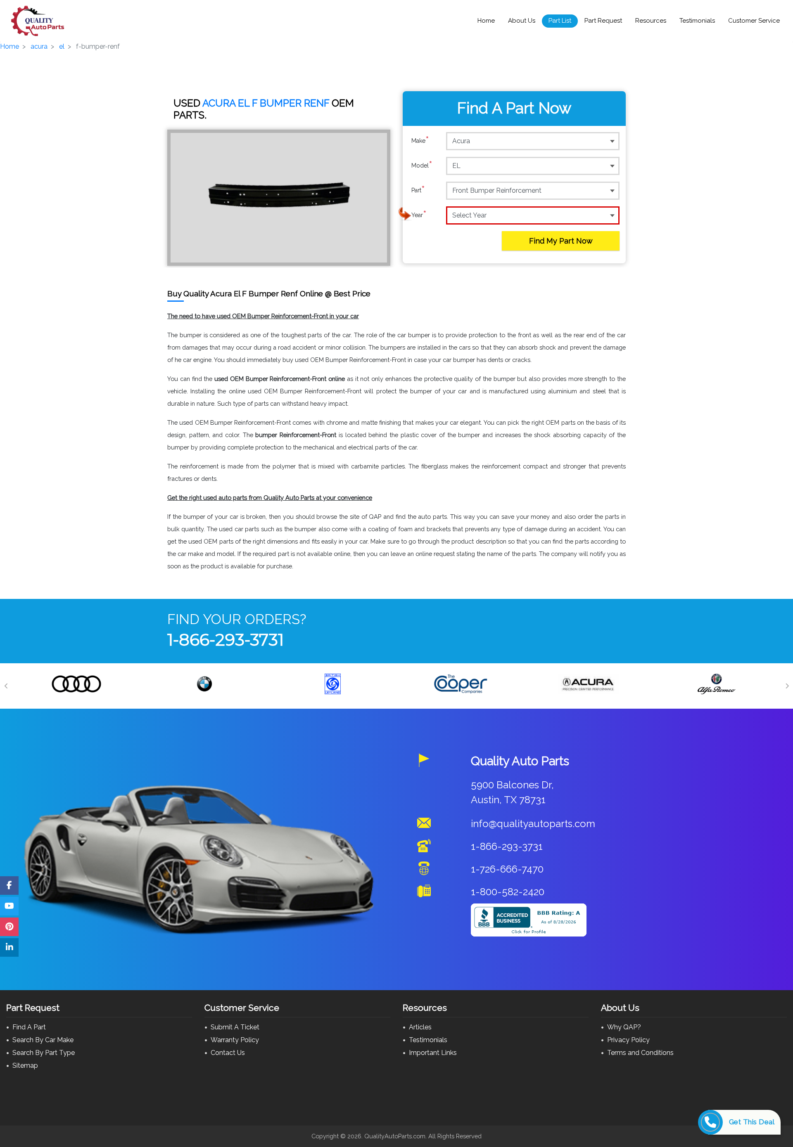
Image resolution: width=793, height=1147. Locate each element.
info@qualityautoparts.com (533, 824)
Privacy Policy (628, 1040)
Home (486, 20)
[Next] (787, 686)
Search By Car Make (43, 1040)
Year (419, 215)
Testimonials (697, 20)
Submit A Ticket (235, 1027)
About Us (521, 20)
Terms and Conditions (640, 1053)
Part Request (603, 20)
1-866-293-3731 (225, 639)
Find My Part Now (561, 240)
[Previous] (6, 686)
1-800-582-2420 (507, 892)
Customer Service (754, 20)
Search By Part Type (43, 1053)
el (61, 46)
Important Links (433, 1053)
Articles (420, 1027)
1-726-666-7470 (507, 869)
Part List (559, 20)
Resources (650, 20)
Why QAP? (624, 1027)
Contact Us (228, 1053)
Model (421, 165)
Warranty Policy (235, 1040)
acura (39, 46)
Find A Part (29, 1027)
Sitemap (25, 1065)
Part (418, 190)
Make (420, 140)
